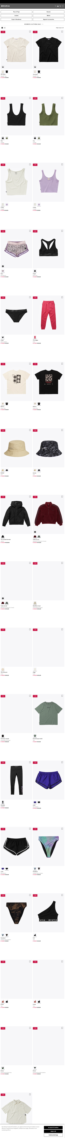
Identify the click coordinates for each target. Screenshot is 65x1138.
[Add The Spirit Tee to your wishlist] (30, 31)
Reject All (53, 1131)
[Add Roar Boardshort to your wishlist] (30, 231)
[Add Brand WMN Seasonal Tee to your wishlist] (62, 696)
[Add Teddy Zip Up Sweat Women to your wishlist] (62, 496)
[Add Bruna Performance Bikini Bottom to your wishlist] (62, 1028)
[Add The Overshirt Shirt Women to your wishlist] (30, 629)
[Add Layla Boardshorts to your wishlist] (62, 762)
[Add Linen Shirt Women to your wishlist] (30, 1094)
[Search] (56, 6)
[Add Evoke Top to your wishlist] (30, 961)
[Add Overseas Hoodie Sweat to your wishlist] (30, 696)
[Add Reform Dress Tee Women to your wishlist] (30, 364)
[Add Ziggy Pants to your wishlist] (62, 629)
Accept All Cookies (53, 1127)
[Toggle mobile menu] (63, 6)
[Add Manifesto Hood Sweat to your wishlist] (62, 563)
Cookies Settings (53, 1135)
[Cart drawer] (60, 6)
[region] (32, 1131)
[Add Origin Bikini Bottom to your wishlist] (30, 297)
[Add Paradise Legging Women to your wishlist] (30, 762)
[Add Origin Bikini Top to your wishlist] (62, 231)
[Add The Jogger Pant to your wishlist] (62, 297)
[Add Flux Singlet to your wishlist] (30, 98)
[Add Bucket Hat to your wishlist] (30, 430)
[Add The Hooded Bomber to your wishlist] (30, 496)
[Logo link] (4, 6)
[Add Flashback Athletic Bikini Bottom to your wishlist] (62, 829)
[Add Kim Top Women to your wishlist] (62, 895)
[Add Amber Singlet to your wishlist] (30, 164)
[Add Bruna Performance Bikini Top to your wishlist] (30, 1028)
